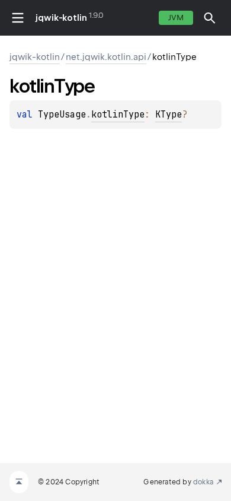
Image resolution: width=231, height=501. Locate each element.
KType (168, 115)
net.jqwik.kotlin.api (106, 57)
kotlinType (118, 115)
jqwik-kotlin (61, 17)
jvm (176, 17)
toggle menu (17, 17)
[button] (210, 18)
